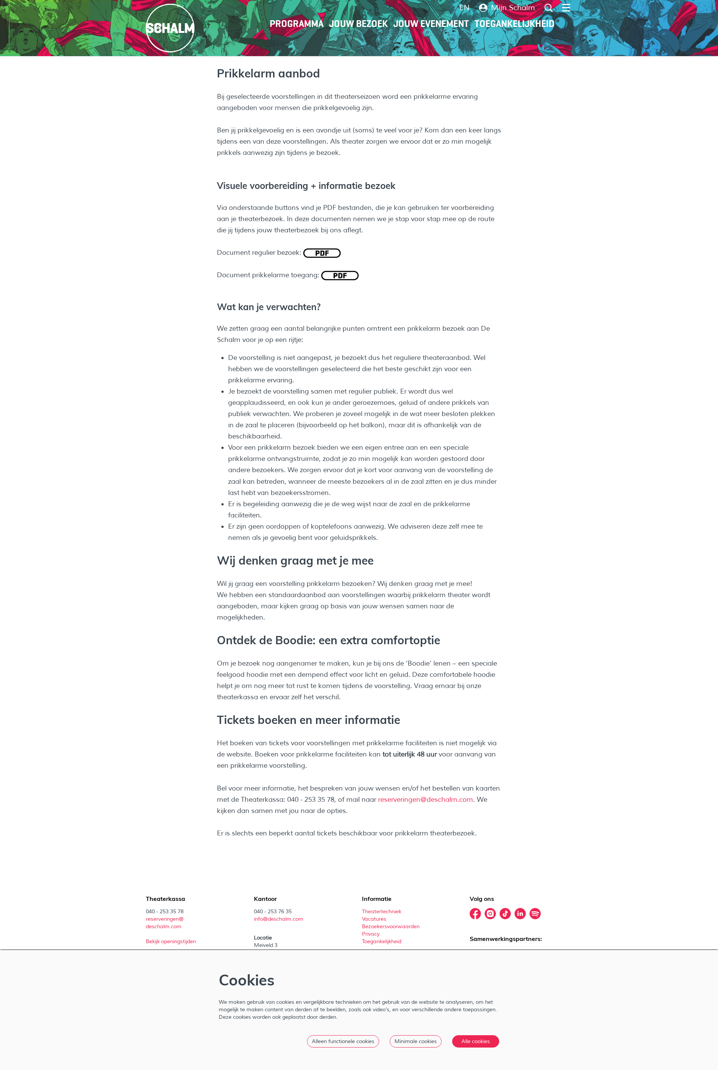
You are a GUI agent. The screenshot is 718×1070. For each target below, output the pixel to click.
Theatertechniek (382, 911)
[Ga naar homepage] (170, 28)
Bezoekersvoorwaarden (391, 926)
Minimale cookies (416, 1041)
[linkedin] (520, 913)
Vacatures (375, 919)
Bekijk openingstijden (171, 941)
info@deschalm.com (278, 919)
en (464, 8)
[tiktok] (505, 913)
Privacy (371, 934)
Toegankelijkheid (381, 941)
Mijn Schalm (513, 8)
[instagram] (490, 913)
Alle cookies (475, 1041)
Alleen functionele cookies (343, 1041)
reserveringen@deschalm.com (425, 799)
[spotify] (535, 913)
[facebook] (475, 913)
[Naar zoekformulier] (549, 8)
